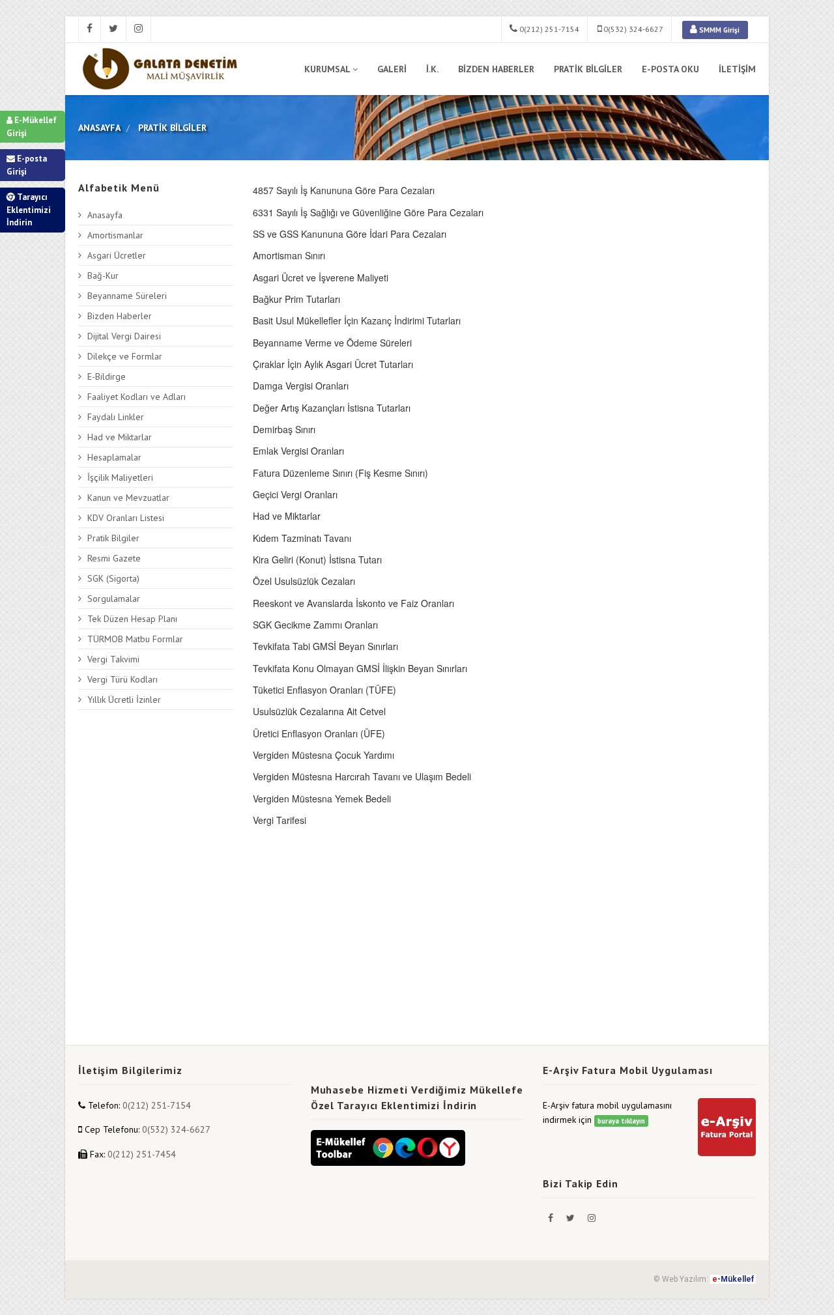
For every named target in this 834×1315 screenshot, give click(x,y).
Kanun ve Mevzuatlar (128, 497)
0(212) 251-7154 (548, 29)
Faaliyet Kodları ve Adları (136, 397)
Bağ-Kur (103, 275)
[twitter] (113, 29)
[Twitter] (571, 1218)
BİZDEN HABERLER (496, 69)
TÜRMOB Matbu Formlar (135, 639)
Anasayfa (104, 215)
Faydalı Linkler (115, 417)
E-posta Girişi (27, 165)
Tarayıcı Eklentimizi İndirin (29, 209)
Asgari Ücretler (116, 255)
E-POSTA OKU (670, 69)
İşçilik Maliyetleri (120, 477)
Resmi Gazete (114, 558)
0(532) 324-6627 (632, 29)
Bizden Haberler (119, 316)
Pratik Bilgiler (113, 538)
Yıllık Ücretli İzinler (124, 699)
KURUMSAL (327, 69)
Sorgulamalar (113, 598)
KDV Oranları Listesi (125, 518)
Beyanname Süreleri (127, 296)
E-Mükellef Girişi (32, 127)
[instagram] (138, 29)
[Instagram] (592, 1218)
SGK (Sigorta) (113, 578)
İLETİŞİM (737, 69)
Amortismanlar (115, 235)
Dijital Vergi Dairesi (124, 336)
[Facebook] (552, 1218)
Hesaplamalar (114, 457)
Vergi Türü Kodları (122, 679)
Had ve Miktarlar (119, 437)
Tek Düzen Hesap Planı (132, 619)
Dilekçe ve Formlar (124, 356)
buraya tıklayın (621, 1120)
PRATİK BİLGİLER (588, 69)
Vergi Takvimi (113, 659)
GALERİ (392, 69)
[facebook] (89, 29)
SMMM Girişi (718, 30)
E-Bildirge (106, 376)
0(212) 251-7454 (142, 1154)
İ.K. (432, 69)
